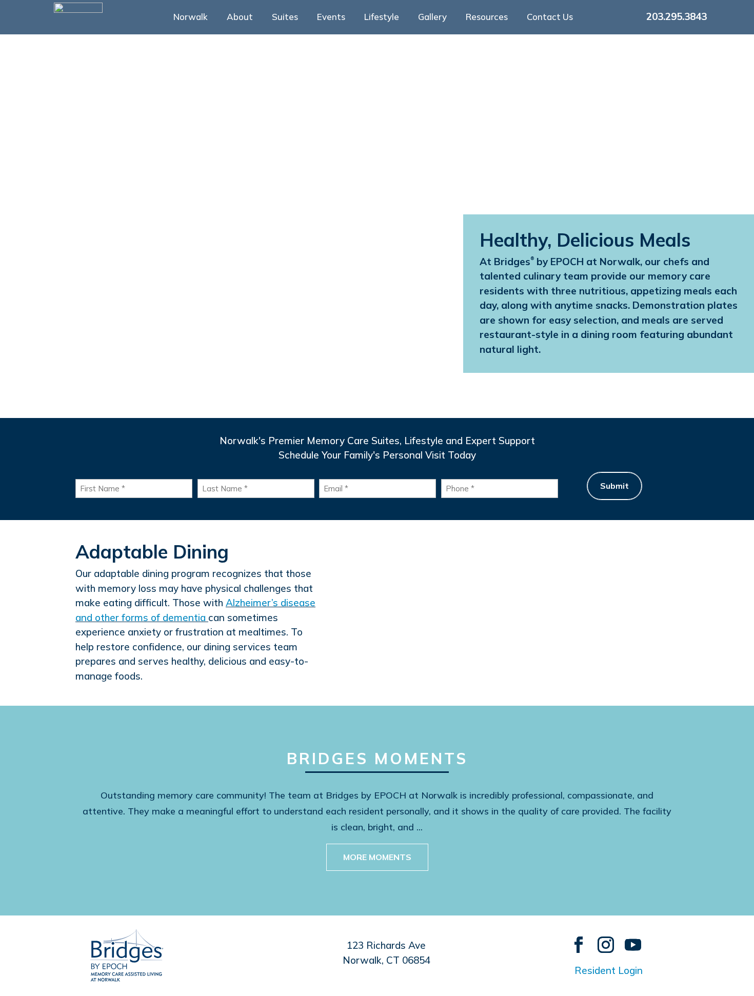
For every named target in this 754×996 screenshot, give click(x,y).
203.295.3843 (676, 16)
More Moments (377, 857)
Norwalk (190, 17)
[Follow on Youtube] (628, 939)
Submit (614, 486)
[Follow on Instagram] (600, 939)
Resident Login (608, 970)
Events (331, 17)
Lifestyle (381, 17)
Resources (487, 17)
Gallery (432, 17)
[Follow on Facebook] (573, 939)
